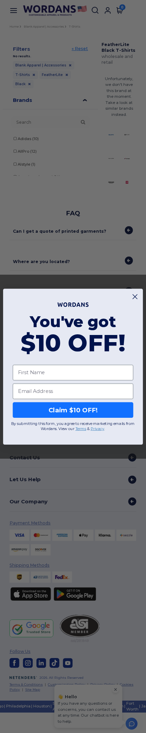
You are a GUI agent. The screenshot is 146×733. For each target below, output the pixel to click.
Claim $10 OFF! (73, 409)
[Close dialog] (135, 296)
